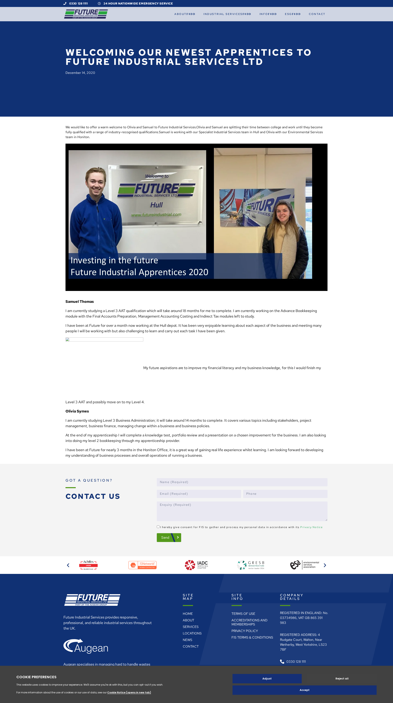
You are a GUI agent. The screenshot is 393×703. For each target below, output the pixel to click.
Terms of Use (243, 614)
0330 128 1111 (78, 3)
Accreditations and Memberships (250, 622)
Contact (317, 14)
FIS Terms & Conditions (252, 637)
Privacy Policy (245, 631)
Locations (192, 633)
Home (188, 614)
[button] (68, 565)
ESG (288, 14)
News (187, 640)
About (180, 14)
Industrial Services (222, 14)
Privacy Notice (311, 527)
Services (191, 627)
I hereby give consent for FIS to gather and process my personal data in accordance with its (241, 527)
